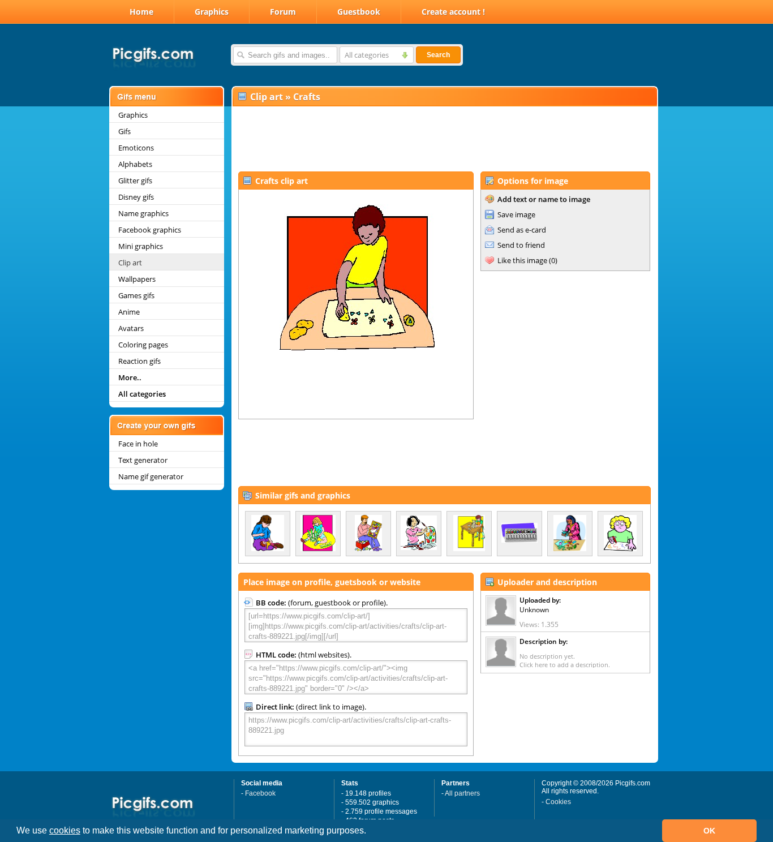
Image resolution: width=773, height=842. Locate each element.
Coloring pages (143, 345)
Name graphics (143, 213)
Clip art (130, 262)
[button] (370, 832)
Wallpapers (137, 279)
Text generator (143, 460)
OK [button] (709, 830)
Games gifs (136, 295)
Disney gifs (136, 197)
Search (438, 55)
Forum (283, 11)
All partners (462, 793)
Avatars (131, 328)
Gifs (124, 131)
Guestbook (358, 11)
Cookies (558, 802)
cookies (64, 830)
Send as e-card (521, 230)
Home (141, 11)
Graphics (212, 11)
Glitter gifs (135, 180)
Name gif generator (150, 476)
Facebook (260, 793)
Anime (129, 312)
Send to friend (521, 245)
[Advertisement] (444, 139)
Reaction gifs (139, 361)
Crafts (306, 97)
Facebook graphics (149, 230)
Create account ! (453, 11)
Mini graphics (140, 246)
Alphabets (135, 164)
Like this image (522, 260)
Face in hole (138, 444)
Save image (516, 214)
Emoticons (136, 148)
